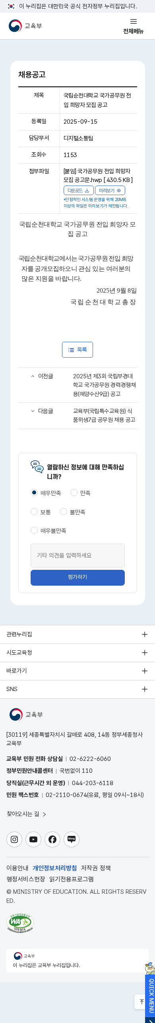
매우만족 (51, 493)
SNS (11, 689)
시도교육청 (19, 652)
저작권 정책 (96, 868)
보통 (46, 512)
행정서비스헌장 (25, 879)
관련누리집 (19, 634)
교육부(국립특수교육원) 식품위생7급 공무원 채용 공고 (104, 416)
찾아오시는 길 (24, 814)
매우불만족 (53, 530)
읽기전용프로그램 (71, 879)
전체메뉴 (133, 31)
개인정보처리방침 (55, 868)
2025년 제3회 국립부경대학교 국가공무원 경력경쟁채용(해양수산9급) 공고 (104, 385)
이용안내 (17, 868)
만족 (85, 493)
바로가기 (16, 670)
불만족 (77, 512)
